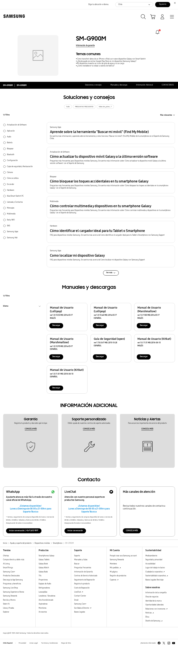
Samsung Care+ (9, 572)
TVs (40, 576)
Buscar (76, 564)
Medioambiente (151, 556)
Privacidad (22, 643)
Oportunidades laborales (154, 605)
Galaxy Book (43, 564)
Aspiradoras (43, 604)
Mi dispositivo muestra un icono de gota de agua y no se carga (100, 63)
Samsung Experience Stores (13, 592)
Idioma (5, 306)
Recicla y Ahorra (9, 600)
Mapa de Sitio (66, 643)
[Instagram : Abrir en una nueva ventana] (168, 643)
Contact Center (80, 596)
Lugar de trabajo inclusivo (155, 568)
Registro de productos (118, 576)
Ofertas (6, 556)
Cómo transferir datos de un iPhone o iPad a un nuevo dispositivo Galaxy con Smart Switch (111, 59)
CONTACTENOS (168, 85)
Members (113, 564)
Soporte (77, 556)
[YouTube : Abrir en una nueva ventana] (173, 643)
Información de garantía (85, 45)
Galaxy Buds (43, 572)
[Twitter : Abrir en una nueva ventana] (163, 643)
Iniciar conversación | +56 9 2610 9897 (23, 531)
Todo (68, 107)
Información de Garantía (83, 572)
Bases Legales (79, 612)
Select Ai (6, 604)
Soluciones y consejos (93, 85)
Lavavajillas (43, 592)
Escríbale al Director (82, 608)
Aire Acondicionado (46, 600)
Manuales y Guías (80, 560)
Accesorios (43, 612)
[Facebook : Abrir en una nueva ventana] (159, 643)
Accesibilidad (150, 564)
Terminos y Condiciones (49, 643)
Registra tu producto (82, 584)
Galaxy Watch (44, 568)
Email (76, 600)
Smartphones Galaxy (46, 556)
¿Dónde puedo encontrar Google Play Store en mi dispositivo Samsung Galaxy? (106, 61)
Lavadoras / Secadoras (47, 596)
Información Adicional (144, 85)
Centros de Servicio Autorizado (85, 576)
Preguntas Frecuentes (82, 568)
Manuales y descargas (118, 85)
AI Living (6, 564)
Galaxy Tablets (44, 560)
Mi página (113, 572)
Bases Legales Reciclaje (154, 580)
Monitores (42, 608)
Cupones (113, 580)
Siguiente (162, 4)
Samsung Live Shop (10, 588)
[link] (157, 32)
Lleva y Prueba (8, 608)
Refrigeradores (44, 588)
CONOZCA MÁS (31, 429)
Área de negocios (151, 597)
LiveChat (77, 592)
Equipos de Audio (45, 584)
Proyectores (43, 580)
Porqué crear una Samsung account (123, 556)
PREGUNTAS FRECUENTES (84, 107)
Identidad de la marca (153, 601)
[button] (111, 133)
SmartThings (8, 568)
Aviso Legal (34, 643)
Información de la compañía (155, 593)
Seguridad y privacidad (153, 560)
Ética (147, 617)
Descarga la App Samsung (13, 580)
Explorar (6, 612)
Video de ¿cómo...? (105, 107)
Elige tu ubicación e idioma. (98, 4)
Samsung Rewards (10, 596)
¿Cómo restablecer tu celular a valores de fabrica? (95, 66)
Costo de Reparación (82, 588)
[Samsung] (13, 16)
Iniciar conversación (75, 531)
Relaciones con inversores (155, 609)
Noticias (148, 613)
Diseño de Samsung (153, 621)
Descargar (56, 325)
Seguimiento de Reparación (84, 580)
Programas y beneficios (12, 584)
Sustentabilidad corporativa (155, 576)
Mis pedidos (114, 568)
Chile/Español (8, 643)
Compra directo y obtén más (13, 560)
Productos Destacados (11, 576)
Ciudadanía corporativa (154, 572)
